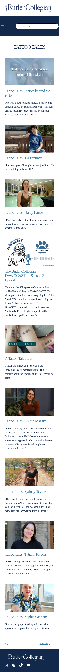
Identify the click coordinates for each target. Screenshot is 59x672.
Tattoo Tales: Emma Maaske (25, 421)
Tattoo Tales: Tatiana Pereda (25, 554)
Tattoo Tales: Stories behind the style (27, 93)
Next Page (47, 643)
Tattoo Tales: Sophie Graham (26, 617)
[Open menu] (2, 26)
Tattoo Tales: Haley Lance (24, 212)
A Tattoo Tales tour (18, 358)
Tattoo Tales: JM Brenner (23, 158)
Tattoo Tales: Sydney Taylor (25, 492)
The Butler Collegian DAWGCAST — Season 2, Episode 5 (25, 275)
